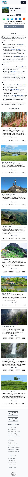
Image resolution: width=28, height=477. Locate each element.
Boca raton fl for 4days (14, 431)
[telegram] (8, 19)
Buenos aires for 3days (14, 436)
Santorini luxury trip (12, 465)
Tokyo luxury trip (12, 462)
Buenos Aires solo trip (13, 451)
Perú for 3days (12, 427)
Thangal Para (21, 66)
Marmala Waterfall (15, 89)
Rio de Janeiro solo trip (14, 447)
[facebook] (16, 19)
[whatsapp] (4, 19)
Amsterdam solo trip (13, 445)
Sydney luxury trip (12, 458)
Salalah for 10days (12, 434)
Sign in (23, 2)
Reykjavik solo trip (12, 443)
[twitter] (12, 19)
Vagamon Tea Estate (18, 95)
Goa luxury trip (11, 460)
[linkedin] (20, 19)
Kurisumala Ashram (19, 56)
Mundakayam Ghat (21, 84)
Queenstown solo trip (13, 449)
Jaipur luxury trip (12, 467)
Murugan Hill (14, 71)
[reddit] (24, 19)
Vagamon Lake (17, 76)
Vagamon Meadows (15, 49)
